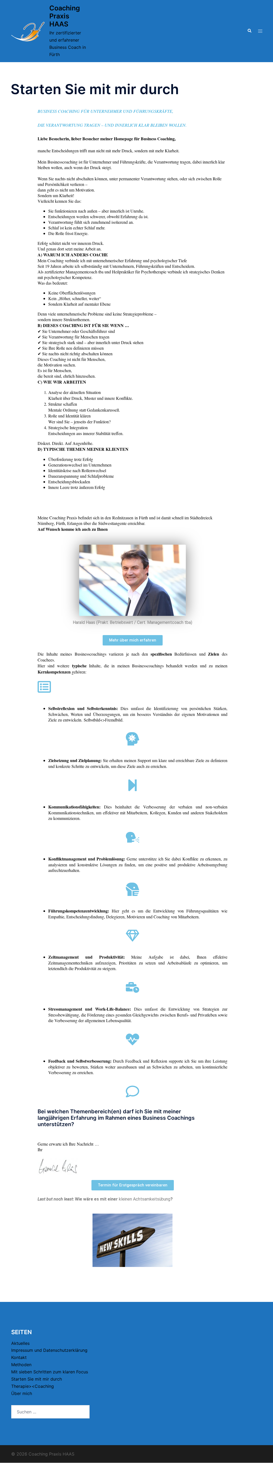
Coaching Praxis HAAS (64, 16)
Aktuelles (20, 1343)
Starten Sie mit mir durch (36, 1379)
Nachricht (85, 1144)
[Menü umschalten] (260, 31)
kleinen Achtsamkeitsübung (144, 1199)
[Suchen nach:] (50, 1411)
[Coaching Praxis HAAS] (28, 31)
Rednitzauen (122, 517)
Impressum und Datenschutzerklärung (49, 1350)
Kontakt (19, 1357)
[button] (249, 31)
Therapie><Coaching (32, 1386)
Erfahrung (84, 1118)
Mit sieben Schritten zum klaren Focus (49, 1371)
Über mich (21, 1393)
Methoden (21, 1364)
